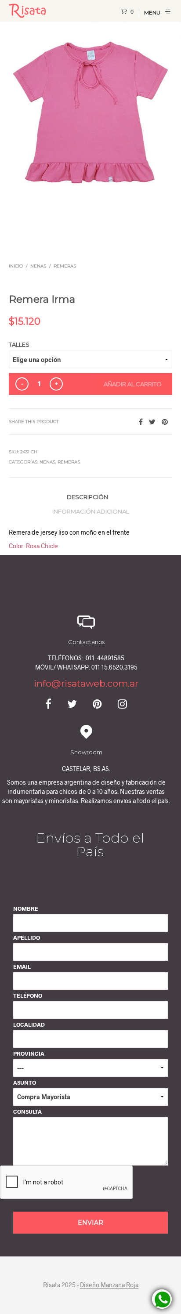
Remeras (65, 266)
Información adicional (90, 511)
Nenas (38, 266)
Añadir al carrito (133, 383)
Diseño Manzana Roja (109, 1285)
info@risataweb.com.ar (86, 683)
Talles (19, 344)
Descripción (87, 496)
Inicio (16, 266)
